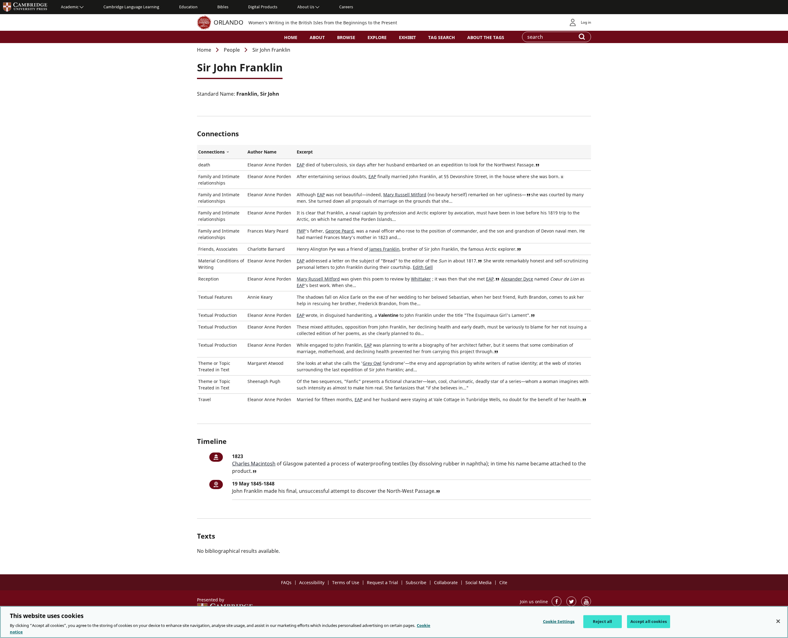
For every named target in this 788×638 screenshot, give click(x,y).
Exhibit (407, 37)
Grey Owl (372, 363)
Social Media (478, 582)
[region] (394, 622)
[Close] (778, 621)
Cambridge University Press (25, 6)
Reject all (602, 621)
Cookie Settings (559, 621)
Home (290, 37)
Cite (503, 582)
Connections (221, 152)
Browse (346, 37)
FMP (301, 231)
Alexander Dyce (517, 279)
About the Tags (485, 37)
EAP (300, 165)
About (317, 37)
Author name (261, 152)
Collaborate (446, 582)
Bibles (222, 7)
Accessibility (311, 582)
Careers (346, 7)
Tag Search (441, 37)
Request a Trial (382, 582)
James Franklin (384, 249)
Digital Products (262, 7)
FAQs (286, 582)
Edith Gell (423, 267)
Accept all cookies (648, 621)
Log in (586, 22)
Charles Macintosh (253, 463)
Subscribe (416, 582)
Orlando (228, 22)
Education (188, 7)
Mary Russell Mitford (404, 194)
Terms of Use (345, 582)
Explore (377, 37)
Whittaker (421, 279)
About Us (305, 7)
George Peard (339, 231)
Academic (69, 7)
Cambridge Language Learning (131, 7)
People (232, 49)
